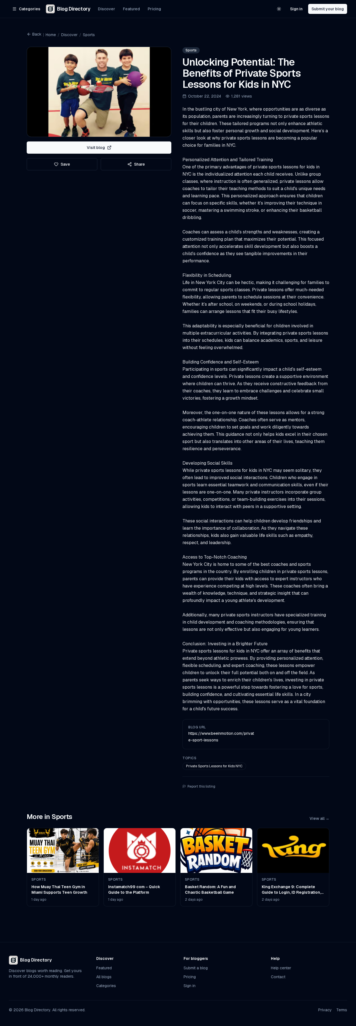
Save (65, 164)
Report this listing (201, 786)
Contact (278, 976)
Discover (106, 8)
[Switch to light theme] (279, 8)
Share (139, 164)
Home (51, 34)
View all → (319, 818)
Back (36, 34)
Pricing (154, 8)
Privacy (325, 1009)
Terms (341, 1009)
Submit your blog (328, 8)
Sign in (296, 8)
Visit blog (96, 147)
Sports (89, 34)
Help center (281, 967)
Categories (106, 985)
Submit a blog (196, 967)
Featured (131, 8)
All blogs (104, 976)
